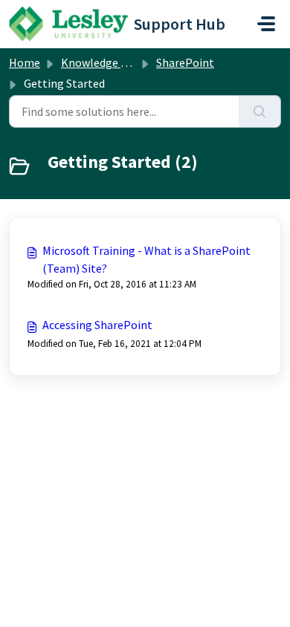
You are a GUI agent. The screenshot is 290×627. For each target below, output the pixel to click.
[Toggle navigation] (266, 23)
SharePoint (185, 62)
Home (24, 62)
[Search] (260, 111)
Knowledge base (102, 62)
